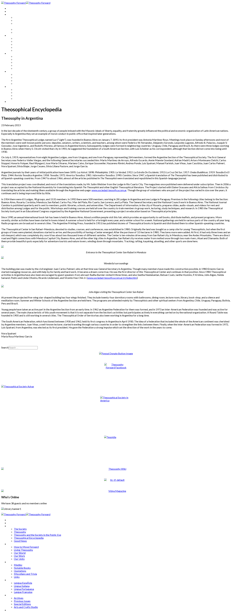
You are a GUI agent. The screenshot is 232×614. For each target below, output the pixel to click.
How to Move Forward (26, 38)
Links (17, 68)
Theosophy (20, 20)
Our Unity (19, 50)
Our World (20, 44)
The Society (20, 17)
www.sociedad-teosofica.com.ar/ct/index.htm (112, 277)
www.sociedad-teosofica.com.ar (109, 190)
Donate (12, 101)
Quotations (20, 62)
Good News (20, 32)
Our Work (19, 47)
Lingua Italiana (22, 77)
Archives (12, 86)
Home (11, 8)
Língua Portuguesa (24, 80)
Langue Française (23, 83)
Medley (18, 56)
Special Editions (22, 95)
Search (5, 347)
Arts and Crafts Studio (26, 98)
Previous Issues (22, 92)
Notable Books (22, 59)
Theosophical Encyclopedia (29, 29)
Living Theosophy (23, 41)
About (11, 11)
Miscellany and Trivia (25, 65)
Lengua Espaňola (23, 74)
